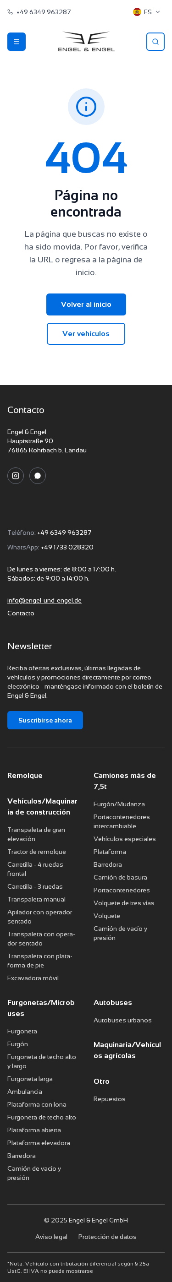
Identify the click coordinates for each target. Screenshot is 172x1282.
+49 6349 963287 (64, 532)
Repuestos (110, 1099)
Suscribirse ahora (45, 720)
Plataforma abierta (34, 1130)
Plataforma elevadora (38, 1142)
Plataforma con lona (37, 1104)
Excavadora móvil (33, 978)
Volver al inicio (86, 304)
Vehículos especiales (125, 838)
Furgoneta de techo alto (41, 1117)
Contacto (20, 613)
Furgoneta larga (30, 1078)
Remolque (25, 775)
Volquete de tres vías (124, 903)
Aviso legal (51, 1236)
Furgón (17, 1044)
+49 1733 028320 (67, 547)
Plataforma (110, 851)
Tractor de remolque (36, 851)
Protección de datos (107, 1236)
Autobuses (113, 1002)
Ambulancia (24, 1091)
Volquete (107, 915)
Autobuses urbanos (123, 1020)
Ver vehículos (86, 333)
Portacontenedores (122, 890)
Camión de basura (120, 877)
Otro (102, 1081)
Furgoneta (22, 1031)
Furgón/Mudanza (119, 804)
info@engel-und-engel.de (44, 600)
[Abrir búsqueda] (155, 42)
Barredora (108, 864)
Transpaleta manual (36, 899)
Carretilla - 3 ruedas (35, 886)
